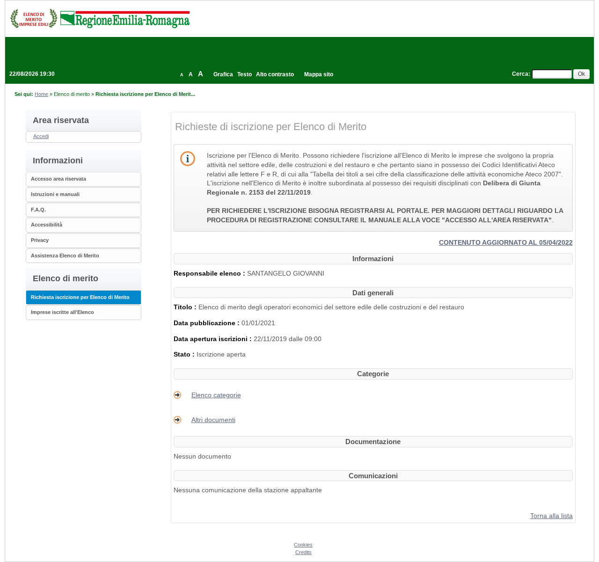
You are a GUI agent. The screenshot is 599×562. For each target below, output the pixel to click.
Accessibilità (46, 224)
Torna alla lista (551, 515)
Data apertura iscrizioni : (214, 339)
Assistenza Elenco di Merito (65, 255)
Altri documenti (213, 419)
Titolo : (186, 307)
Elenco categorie (216, 395)
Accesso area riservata (58, 179)
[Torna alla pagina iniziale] (100, 18)
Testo (244, 74)
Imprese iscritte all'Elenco (62, 312)
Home (41, 94)
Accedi (41, 136)
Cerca (520, 74)
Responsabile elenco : (210, 273)
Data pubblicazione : (207, 323)
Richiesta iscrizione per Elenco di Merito (80, 297)
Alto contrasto (275, 74)
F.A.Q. (38, 209)
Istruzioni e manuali (55, 194)
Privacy (40, 240)
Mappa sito (318, 74)
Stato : (185, 354)
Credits (303, 552)
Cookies (303, 544)
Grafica (223, 74)
